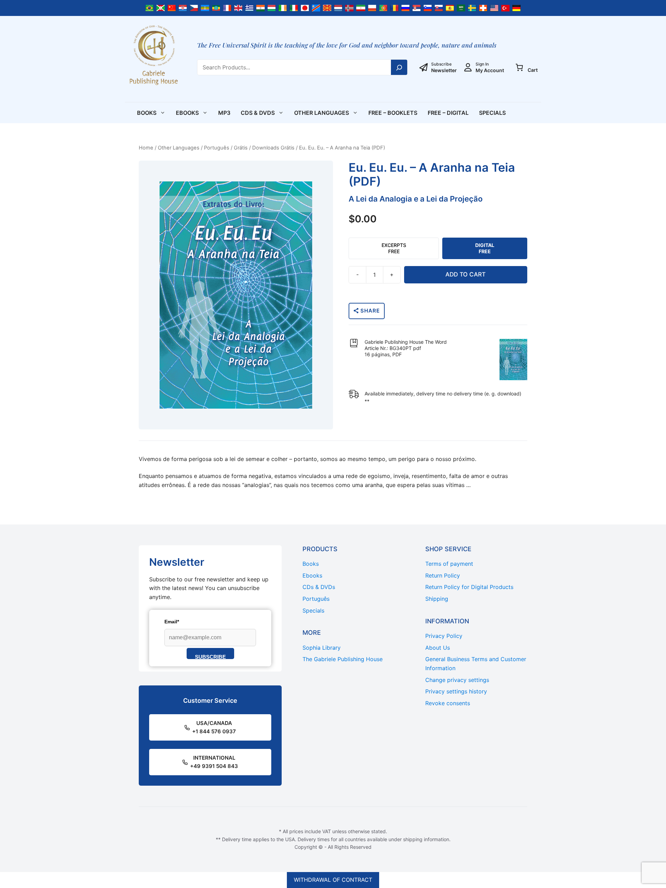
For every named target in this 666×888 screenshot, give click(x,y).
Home (146, 148)
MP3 (224, 112)
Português (216, 148)
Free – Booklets (392, 112)
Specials (492, 112)
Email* (171, 621)
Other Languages (321, 112)
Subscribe (210, 656)
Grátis (241, 148)
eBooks (187, 112)
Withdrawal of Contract (333, 879)
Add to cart (465, 274)
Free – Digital (448, 112)
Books (146, 112)
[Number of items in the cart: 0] (519, 67)
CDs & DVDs (258, 112)
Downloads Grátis (273, 148)
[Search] (399, 67)
